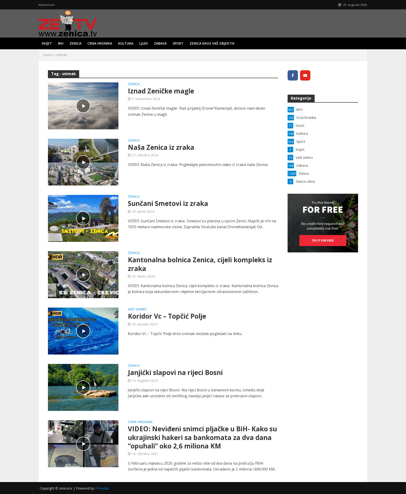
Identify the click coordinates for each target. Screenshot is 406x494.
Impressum (47, 5)
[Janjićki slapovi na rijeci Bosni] (83, 387)
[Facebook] (293, 75)
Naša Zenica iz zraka (161, 147)
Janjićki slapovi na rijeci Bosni (175, 372)
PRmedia (102, 488)
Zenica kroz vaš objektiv (212, 43)
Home (48, 55)
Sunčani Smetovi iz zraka (168, 203)
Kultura (125, 43)
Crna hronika (99, 43)
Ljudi (143, 43)
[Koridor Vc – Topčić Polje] (83, 330)
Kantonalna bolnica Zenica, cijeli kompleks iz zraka (200, 263)
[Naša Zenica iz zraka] (83, 161)
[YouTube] (305, 75)
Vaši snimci (137, 309)
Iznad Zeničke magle (161, 91)
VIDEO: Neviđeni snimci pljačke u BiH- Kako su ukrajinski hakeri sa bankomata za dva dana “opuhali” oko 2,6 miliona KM (202, 437)
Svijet (47, 43)
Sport (178, 43)
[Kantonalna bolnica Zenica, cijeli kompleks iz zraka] (83, 274)
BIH (60, 43)
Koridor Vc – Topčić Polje (167, 316)
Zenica (75, 43)
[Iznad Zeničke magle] (83, 105)
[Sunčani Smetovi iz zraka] (83, 218)
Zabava (160, 43)
